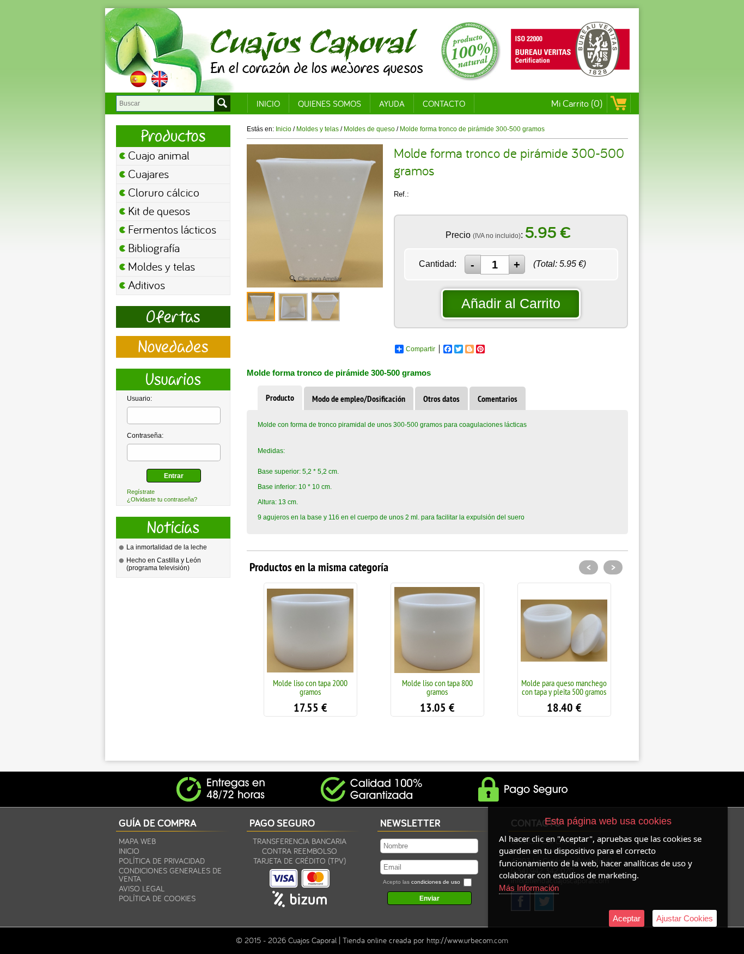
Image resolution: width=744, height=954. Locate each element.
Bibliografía (154, 247)
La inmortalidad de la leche (166, 547)
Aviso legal (141, 888)
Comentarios (497, 399)
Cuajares (148, 173)
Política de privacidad (162, 860)
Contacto (444, 103)
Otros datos (441, 399)
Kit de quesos (159, 210)
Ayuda (392, 103)
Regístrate (141, 491)
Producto (280, 397)
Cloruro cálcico (163, 192)
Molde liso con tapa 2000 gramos (310, 687)
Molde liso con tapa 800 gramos (437, 687)
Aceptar (627, 918)
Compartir (420, 349)
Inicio (268, 103)
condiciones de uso (435, 882)
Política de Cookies (157, 898)
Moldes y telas (161, 266)
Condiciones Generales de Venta (170, 874)
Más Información (529, 887)
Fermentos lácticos (172, 229)
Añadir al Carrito (510, 303)
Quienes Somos (329, 103)
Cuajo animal (159, 155)
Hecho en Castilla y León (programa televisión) (163, 564)
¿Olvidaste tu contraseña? (162, 499)
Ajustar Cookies (684, 918)
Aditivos (146, 284)
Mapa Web (137, 841)
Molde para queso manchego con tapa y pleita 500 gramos (564, 687)
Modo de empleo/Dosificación (358, 399)
